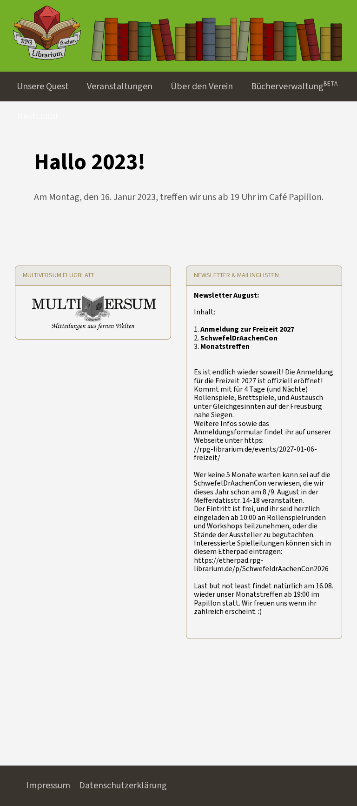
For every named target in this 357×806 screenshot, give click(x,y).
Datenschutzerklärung (123, 785)
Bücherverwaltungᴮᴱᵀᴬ (294, 86)
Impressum (48, 785)
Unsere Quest (43, 86)
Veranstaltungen (119, 86)
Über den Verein (202, 86)
